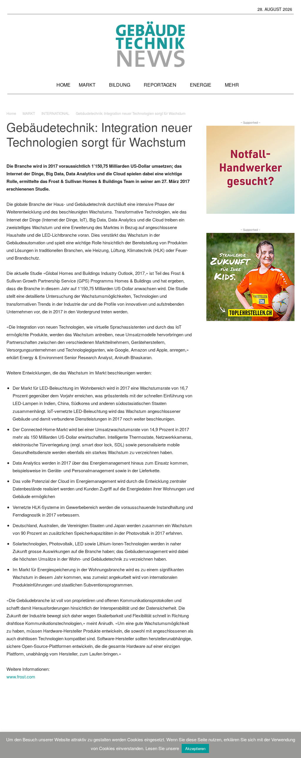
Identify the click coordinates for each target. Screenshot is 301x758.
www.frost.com (20, 676)
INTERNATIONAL (55, 113)
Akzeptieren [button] (195, 748)
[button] (287, 85)
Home (11, 113)
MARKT (29, 113)
